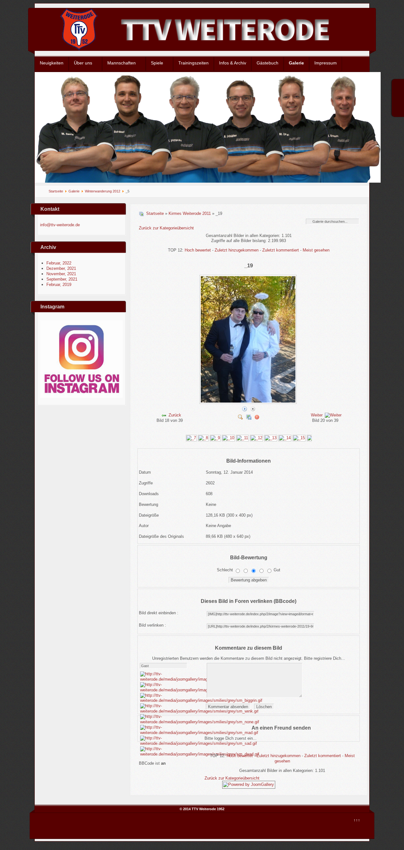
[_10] (228, 437)
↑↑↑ (357, 820)
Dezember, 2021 (61, 268)
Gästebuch (267, 62)
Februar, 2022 (58, 263)
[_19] (248, 402)
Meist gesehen (316, 250)
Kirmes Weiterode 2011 (190, 213)
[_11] (242, 437)
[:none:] (199, 721)
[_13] (270, 437)
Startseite (56, 191)
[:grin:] (201, 700)
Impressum (325, 62)
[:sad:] (198, 743)
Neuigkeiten (51, 62)
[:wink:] (199, 711)
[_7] (191, 437)
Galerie (296, 62)
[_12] (256, 437)
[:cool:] (199, 690)
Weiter (317, 415)
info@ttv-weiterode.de (60, 224)
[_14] (284, 437)
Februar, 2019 (58, 284)
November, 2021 (61, 273)
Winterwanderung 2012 (102, 191)
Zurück (175, 415)
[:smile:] (200, 679)
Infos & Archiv (232, 62)
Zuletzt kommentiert (280, 250)
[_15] (299, 437)
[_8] (203, 437)
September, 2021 (61, 279)
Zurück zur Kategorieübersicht (166, 228)
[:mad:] (199, 732)
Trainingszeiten (193, 62)
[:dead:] (199, 754)
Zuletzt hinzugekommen (236, 250)
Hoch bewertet (198, 250)
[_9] (215, 437)
